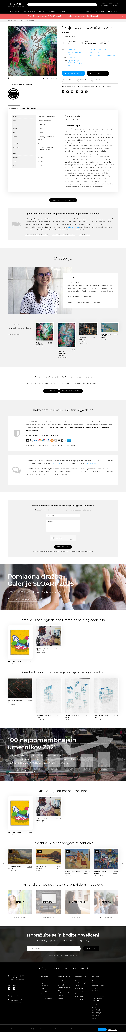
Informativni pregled (62, 984)
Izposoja (44, 983)
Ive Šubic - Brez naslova (48, 856)
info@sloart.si (56, 463)
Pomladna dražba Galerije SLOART (25, 600)
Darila (77, 986)
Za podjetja (79, 999)
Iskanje (16, 20)
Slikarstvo (71, 57)
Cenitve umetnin (64, 988)
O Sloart (62, 11)
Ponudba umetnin (13, 11)
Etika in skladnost (98, 996)
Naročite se (91, 949)
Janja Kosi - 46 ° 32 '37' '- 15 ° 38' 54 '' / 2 (109, 327)
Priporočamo (79, 994)
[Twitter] (67, 91)
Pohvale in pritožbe (95, 989)
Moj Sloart (100, 11)
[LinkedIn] (72, 91)
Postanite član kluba (71, 391)
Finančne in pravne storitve (63, 991)
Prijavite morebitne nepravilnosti (36, 479)
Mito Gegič (95, 1015)
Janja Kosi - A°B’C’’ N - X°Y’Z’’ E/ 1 (88, 329)
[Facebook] (63, 91)
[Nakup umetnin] (20, 902)
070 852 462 (91, 463)
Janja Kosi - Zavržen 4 (20, 688)
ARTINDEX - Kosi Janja (98, 49)
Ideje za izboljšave (98, 986)
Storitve (52, 11)
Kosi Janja (71, 49)
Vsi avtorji (97, 302)
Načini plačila (43, 445)
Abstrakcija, (72, 52)
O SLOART (95, 980)
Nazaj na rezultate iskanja (63, 200)
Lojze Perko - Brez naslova (20, 856)
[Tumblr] (86, 91)
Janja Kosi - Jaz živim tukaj (48, 695)
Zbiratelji (89, 11)
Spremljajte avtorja (83, 302)
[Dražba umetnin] (106, 902)
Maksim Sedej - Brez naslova (77, 859)
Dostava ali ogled (58, 445)
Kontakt (94, 983)
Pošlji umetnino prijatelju (104, 86)
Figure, (78, 61)
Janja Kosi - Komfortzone (44, 331)
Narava (70, 54)
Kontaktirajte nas (84, 234)
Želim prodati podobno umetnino (102, 55)
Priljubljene (79, 988)
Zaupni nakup (46, 986)
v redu (102, 1029)
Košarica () (114, 11)
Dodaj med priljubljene (69, 86)
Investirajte (79, 996)
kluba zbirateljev (73, 227)
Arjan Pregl (96, 1010)
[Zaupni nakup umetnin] (77, 902)
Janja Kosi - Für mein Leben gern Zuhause (66, 335)
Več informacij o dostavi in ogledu (63, 234)
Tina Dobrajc (96, 1013)
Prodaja (42, 11)
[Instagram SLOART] (14, 988)
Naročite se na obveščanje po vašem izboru (63, 955)
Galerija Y (15, 1001)
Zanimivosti (79, 991)
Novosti (77, 980)
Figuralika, (71, 61)
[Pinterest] (82, 91)
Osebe (70, 65)
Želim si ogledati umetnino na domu (36, 234)
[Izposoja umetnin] (48, 902)
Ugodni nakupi (80, 983)
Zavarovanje (71, 445)
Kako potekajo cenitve (58, 479)
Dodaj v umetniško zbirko (87, 86)
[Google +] (77, 91)
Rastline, (71, 63)
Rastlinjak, (78, 63)
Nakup (43, 980)
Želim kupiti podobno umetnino (101, 52)
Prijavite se (51, 391)
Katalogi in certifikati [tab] (29, 108)
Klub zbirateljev (46, 999)
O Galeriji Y (95, 1004)
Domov (10, 20)
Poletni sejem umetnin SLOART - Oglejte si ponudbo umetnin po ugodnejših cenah (63, 16)
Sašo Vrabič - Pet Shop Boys (48, 636)
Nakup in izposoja (29, 11)
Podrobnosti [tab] (13, 108)
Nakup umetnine (30, 445)
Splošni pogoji (97, 999)
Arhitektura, (80, 52)
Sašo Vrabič (96, 1007)
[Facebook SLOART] (9, 988)
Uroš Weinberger (98, 1018)
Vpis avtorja (62, 998)
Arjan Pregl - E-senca (20, 642)
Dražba (43, 988)
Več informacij (112, 1029)
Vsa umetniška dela (14, 334)
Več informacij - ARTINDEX (21, 770)
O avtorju (69, 302)
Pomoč (94, 993)
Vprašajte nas (63, 547)
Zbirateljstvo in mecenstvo (46, 995)
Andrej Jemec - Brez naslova (106, 859)
